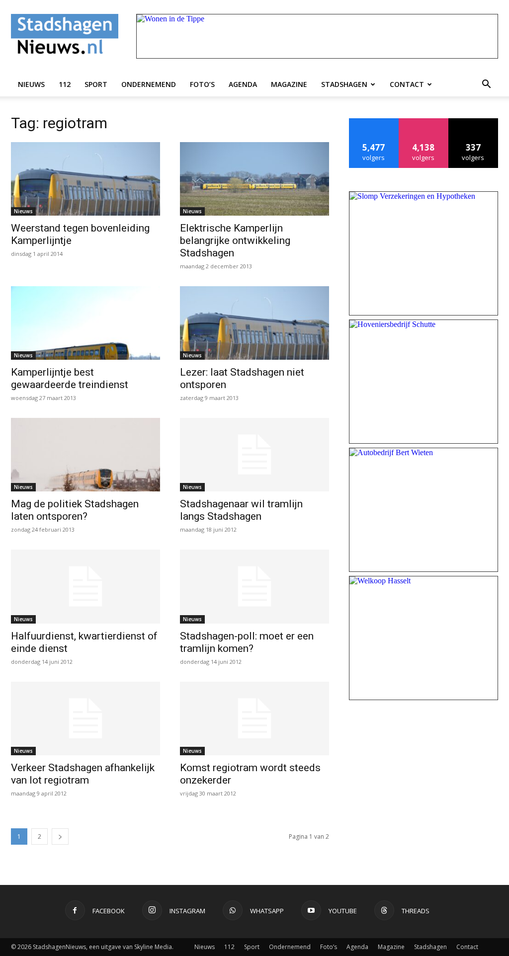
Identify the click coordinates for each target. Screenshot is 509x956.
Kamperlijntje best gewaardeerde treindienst (69, 378)
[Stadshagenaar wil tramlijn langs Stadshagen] (254, 454)
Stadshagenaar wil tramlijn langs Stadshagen (241, 510)
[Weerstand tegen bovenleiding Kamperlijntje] (85, 179)
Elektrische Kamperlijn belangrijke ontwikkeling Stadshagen (235, 240)
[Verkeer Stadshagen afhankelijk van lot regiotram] (85, 718)
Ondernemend (148, 84)
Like (374, 122)
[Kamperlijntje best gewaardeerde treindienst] (85, 323)
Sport (96, 84)
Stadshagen (344, 84)
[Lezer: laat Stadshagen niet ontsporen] (254, 323)
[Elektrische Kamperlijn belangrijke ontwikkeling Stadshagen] (254, 179)
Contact (407, 84)
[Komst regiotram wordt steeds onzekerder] (254, 718)
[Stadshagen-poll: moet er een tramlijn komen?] (254, 586)
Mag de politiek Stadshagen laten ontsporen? (75, 510)
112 (65, 84)
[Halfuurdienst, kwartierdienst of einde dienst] (85, 586)
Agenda (243, 84)
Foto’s (202, 84)
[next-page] (60, 836)
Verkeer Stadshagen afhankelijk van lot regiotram (83, 774)
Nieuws (31, 84)
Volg (423, 122)
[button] (486, 84)
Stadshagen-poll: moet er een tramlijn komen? (247, 642)
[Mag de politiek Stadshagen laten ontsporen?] (85, 454)
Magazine (289, 84)
